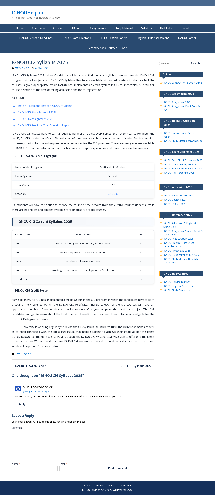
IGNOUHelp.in (28, 13)
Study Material (124, 28)
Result (186, 28)
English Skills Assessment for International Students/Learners (152, 38)
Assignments (98, 28)
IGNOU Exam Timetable (77, 38)
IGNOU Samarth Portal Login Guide (182, 82)
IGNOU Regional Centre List (178, 286)
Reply (22, 404)
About (87, 486)
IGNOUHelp (41, 67)
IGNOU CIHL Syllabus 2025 (134, 366)
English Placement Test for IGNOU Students (44, 106)
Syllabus (146, 28)
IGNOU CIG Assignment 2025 (35, 119)
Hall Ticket (166, 28)
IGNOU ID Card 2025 (174, 204)
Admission (38, 28)
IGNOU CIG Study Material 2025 (36, 112)
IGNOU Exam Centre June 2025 (180, 164)
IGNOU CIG (113, 193)
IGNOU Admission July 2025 (178, 195)
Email (63, 463)
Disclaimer (125, 486)
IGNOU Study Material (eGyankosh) (182, 140)
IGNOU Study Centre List (176, 290)
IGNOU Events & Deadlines (36, 38)
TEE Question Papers (114, 38)
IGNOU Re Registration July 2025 (181, 254)
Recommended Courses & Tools (107, 48)
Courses (58, 28)
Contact (111, 486)
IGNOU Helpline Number (176, 281)
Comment (18, 427)
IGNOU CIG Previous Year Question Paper (43, 125)
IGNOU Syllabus (24, 353)
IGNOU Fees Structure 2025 (178, 238)
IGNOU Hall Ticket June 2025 (179, 172)
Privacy (99, 486)
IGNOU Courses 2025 (175, 199)
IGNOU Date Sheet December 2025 (182, 160)
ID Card (76, 28)
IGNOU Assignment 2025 (177, 102)
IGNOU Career (187, 38)
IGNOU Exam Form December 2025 (183, 168)
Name (16, 463)
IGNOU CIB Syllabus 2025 (31, 366)
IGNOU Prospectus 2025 (176, 250)
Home (20, 28)
